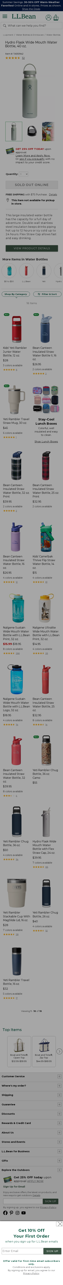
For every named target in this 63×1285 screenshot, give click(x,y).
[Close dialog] (59, 1224)
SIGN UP (52, 1251)
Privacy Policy (31, 1273)
